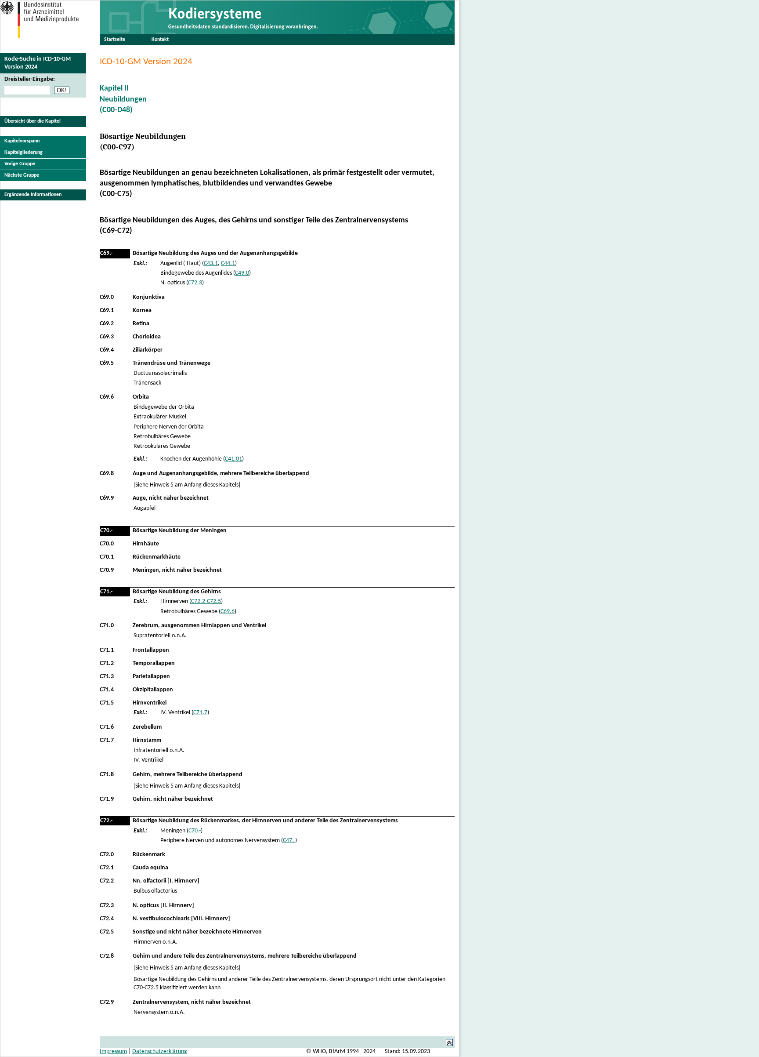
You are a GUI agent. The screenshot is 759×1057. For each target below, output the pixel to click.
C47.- (289, 840)
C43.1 (211, 263)
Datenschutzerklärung (159, 1051)
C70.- (194, 831)
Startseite (114, 39)
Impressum (113, 1051)
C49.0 (242, 273)
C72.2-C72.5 (206, 601)
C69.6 (227, 611)
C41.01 (233, 459)
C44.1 (228, 263)
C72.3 (195, 283)
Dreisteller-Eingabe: (29, 79)
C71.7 (200, 712)
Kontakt (160, 39)
